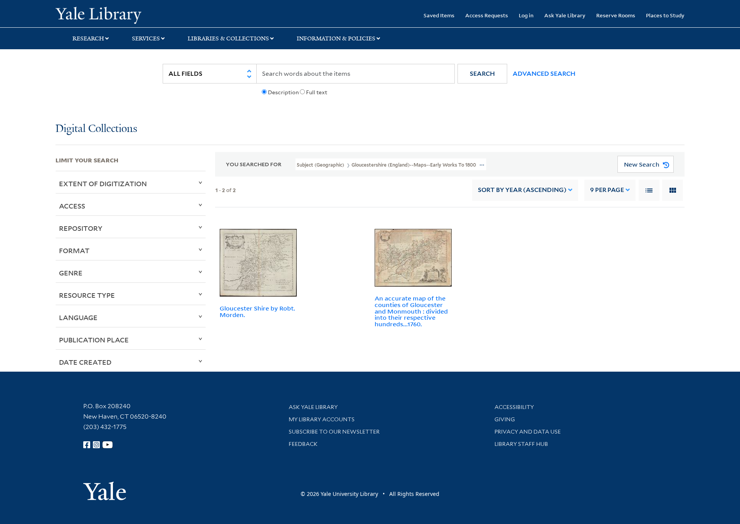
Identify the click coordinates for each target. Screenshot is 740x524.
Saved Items (439, 15)
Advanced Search (544, 73)
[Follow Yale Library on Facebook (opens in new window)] (86, 444)
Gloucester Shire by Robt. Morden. (257, 311)
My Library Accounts (322, 419)
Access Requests (486, 15)
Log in (526, 15)
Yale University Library (103, 14)
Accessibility (514, 407)
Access (72, 205)
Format (74, 250)
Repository (81, 228)
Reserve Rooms (615, 15)
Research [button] (88, 38)
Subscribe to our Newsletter (334, 432)
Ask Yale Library (564, 15)
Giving (504, 419)
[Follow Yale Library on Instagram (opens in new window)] (96, 444)
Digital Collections (96, 129)
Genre (70, 272)
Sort (522, 190)
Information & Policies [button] (336, 38)
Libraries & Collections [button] (228, 38)
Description (283, 92)
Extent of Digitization (103, 183)
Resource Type (87, 295)
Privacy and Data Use (527, 432)
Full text (316, 92)
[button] (482, 73)
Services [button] (146, 38)
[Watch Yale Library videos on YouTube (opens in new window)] (108, 444)
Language (78, 317)
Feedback (303, 444)
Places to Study (665, 15)
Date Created (85, 362)
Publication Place (94, 339)
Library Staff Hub (521, 444)
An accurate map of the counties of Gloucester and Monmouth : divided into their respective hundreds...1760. (411, 311)
